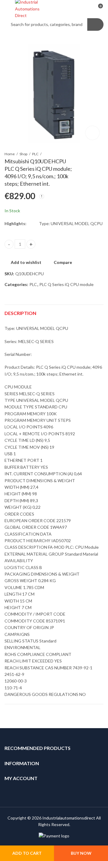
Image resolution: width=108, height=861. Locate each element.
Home (9, 154)
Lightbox (92, 133)
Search (95, 24)
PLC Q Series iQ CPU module (66, 284)
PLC (35, 154)
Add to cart (27, 853)
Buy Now (81, 853)
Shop (23, 154)
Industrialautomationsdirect (68, 817)
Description (20, 313)
